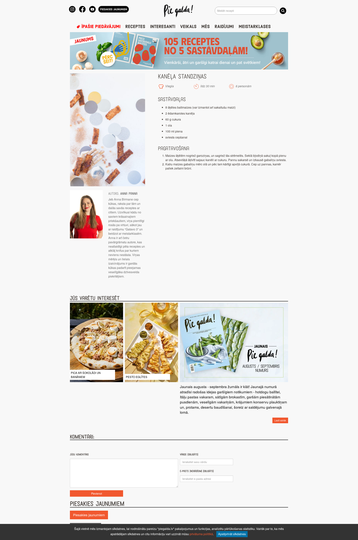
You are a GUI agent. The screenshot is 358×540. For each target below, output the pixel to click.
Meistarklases (255, 27)
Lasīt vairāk (280, 420)
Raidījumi (224, 27)
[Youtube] (92, 9)
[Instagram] (72, 9)
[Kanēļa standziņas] (107, 129)
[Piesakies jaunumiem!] (113, 9)
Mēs (205, 27)
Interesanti (162, 27)
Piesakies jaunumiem (89, 514)
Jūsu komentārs (79, 454)
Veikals (188, 27)
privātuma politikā (201, 534)
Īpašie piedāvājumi (100, 27)
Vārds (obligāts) (189, 454)
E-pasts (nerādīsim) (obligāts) (197, 471)
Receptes (135, 27)
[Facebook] (82, 9)
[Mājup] (179, 11)
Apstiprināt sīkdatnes (232, 534)
